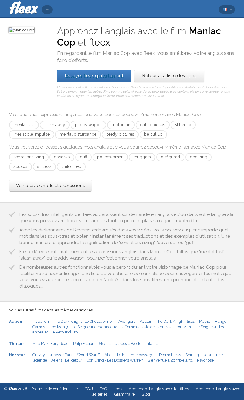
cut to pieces (152, 124)
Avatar (145, 321)
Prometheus (170, 355)
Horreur (17, 355)
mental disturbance (78, 134)
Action (15, 321)
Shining (192, 355)
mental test (24, 124)
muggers (142, 157)
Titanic (152, 343)
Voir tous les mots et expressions (50, 185)
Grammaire (124, 394)
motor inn (121, 124)
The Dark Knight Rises (175, 321)
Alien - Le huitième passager (129, 355)
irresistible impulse (31, 134)
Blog (146, 394)
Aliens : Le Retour (66, 360)
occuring (198, 157)
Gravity (38, 355)
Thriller (16, 343)
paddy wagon (88, 124)
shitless (44, 166)
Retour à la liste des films (169, 75)
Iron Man (183, 327)
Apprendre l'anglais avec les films (159, 389)
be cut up (153, 134)
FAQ (103, 389)
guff (83, 157)
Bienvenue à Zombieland (170, 360)
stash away (54, 124)
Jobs (118, 389)
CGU (89, 389)
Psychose (205, 360)
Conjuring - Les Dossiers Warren (115, 360)
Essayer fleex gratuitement (94, 75)
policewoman (110, 157)
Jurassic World (128, 343)
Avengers (126, 321)
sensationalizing (28, 157)
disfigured (170, 157)
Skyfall (105, 343)
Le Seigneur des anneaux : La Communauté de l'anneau (121, 327)
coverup (62, 157)
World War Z (88, 355)
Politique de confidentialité (54, 389)
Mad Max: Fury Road (50, 343)
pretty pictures (120, 134)
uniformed (71, 166)
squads (20, 166)
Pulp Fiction (83, 343)
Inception (40, 321)
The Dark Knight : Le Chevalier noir (83, 321)
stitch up (183, 124)
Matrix (204, 321)
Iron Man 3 (58, 327)
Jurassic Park (61, 355)
